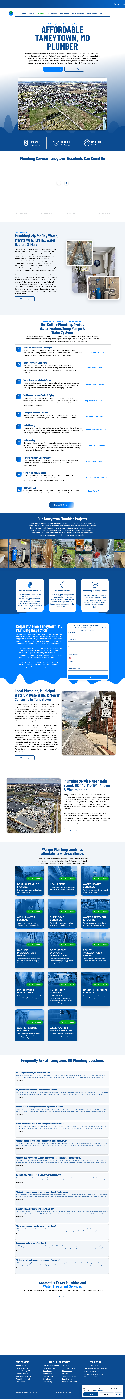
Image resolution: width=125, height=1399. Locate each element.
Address (71, 661)
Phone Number (73, 654)
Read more (19, 1080)
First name (72, 632)
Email (70, 647)
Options (118, 1394)
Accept (91, 1394)
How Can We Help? (74, 669)
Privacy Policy (98, 1390)
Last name (72, 639)
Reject (106, 1394)
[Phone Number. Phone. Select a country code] (71, 658)
